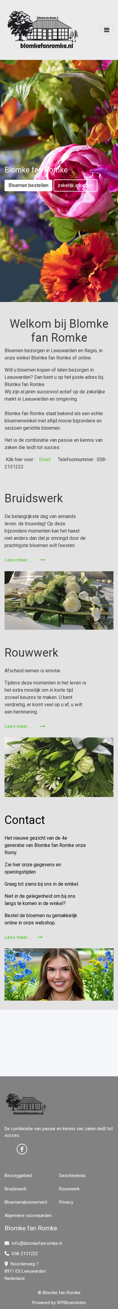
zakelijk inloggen (75, 185)
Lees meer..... (19, 937)
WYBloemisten (71, 1302)
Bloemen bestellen (28, 185)
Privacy (66, 1202)
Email (44, 459)
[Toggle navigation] (106, 29)
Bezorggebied (18, 1175)
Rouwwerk (69, 1189)
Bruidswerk (15, 1189)
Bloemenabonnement (26, 1202)
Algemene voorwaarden (28, 1215)
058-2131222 (24, 1253)
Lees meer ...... (20, 560)
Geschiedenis (72, 1175)
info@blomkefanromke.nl (36, 1243)
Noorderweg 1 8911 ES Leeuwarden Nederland (25, 1271)
